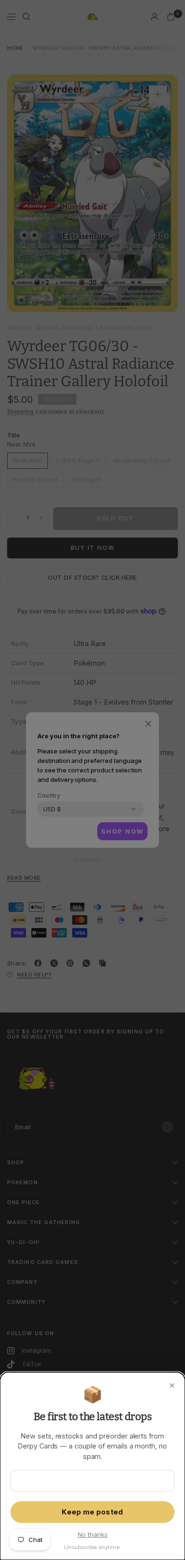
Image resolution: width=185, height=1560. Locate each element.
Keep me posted (92, 1512)
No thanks (93, 1534)
